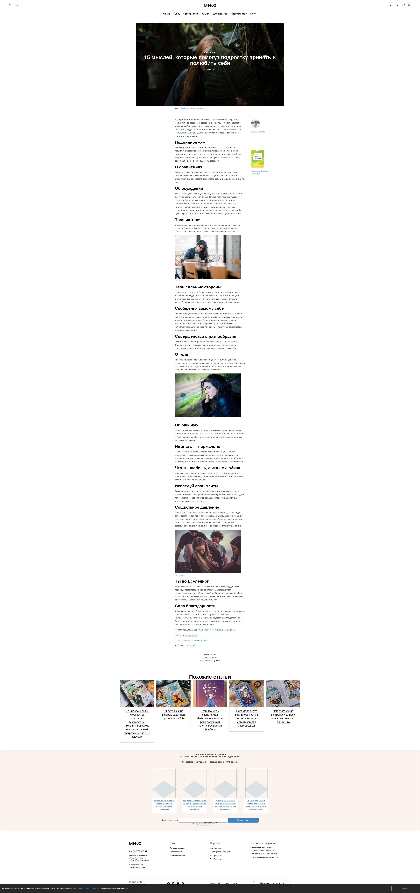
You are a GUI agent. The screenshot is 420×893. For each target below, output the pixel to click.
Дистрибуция (215, 855)
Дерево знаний (176, 852)
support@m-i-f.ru (136, 864)
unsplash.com (191, 635)
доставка (16, 5)
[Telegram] (183, 883)
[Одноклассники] (178, 883)
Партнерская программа (220, 852)
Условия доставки (177, 855)
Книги (166, 14)
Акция (205, 14)
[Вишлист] (403, 4)
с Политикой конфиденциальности (87, 888)
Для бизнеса (220, 14)
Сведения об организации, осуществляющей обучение (262, 849)
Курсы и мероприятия (185, 14)
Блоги (253, 14)
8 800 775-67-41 (138, 851)
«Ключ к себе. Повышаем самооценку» (259, 172)
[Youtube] (168, 883)
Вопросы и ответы (177, 848)
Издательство (239, 14)
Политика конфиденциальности (264, 857)
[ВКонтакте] (173, 883)
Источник (179, 281)
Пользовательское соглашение (263, 854)
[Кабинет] (396, 5)
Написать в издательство (272, 883)
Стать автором (216, 848)
